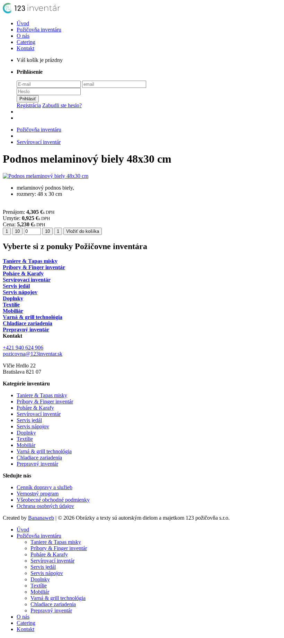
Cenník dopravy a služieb (44, 487)
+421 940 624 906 (23, 347)
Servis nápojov (33, 426)
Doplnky (26, 433)
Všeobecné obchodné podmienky (53, 500)
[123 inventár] (34, 12)
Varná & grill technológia (44, 451)
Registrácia (29, 105)
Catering (26, 42)
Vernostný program (38, 493)
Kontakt (25, 48)
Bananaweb (41, 518)
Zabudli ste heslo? (62, 105)
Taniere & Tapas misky (42, 395)
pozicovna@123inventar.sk (32, 354)
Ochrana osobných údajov (45, 506)
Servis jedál (29, 420)
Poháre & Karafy (35, 408)
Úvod (23, 23)
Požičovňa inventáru (39, 30)
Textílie (25, 439)
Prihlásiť (27, 98)
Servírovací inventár (39, 142)
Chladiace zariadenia (39, 458)
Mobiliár (26, 445)
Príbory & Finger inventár (45, 401)
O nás (23, 36)
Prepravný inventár (37, 464)
